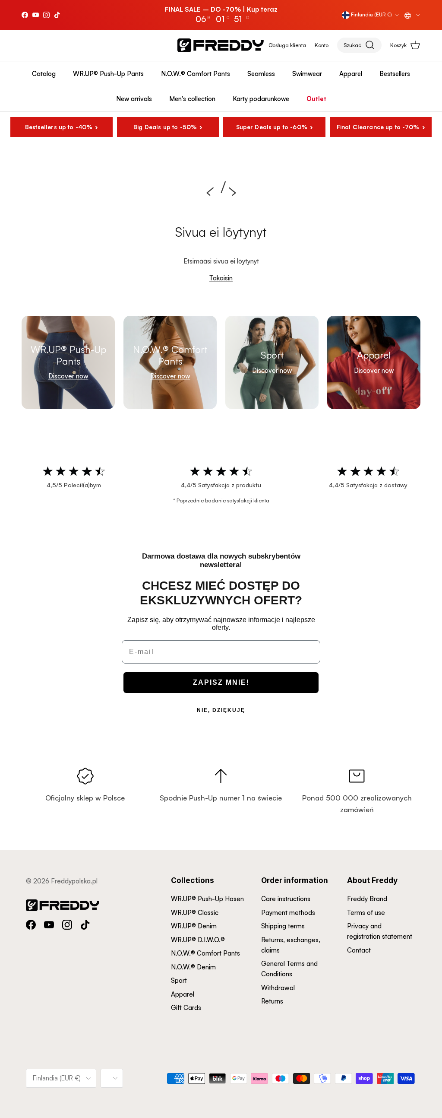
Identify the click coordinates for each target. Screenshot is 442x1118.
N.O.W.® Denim (193, 967)
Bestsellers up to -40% (58, 126)
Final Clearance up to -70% (378, 126)
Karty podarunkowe (261, 99)
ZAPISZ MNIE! (221, 682)
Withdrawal (278, 988)
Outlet (316, 99)
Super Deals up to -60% (271, 126)
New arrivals (134, 99)
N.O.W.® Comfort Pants (195, 74)
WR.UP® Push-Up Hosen (207, 899)
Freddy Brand (367, 899)
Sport (179, 980)
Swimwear (307, 74)
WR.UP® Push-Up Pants (108, 74)
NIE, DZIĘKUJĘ (221, 710)
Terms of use (366, 912)
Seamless (261, 74)
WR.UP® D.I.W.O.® (198, 940)
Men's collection (192, 99)
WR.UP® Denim (194, 926)
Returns (272, 1001)
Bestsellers (394, 74)
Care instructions (285, 899)
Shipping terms (283, 926)
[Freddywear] (220, 45)
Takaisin (221, 278)
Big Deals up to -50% (165, 126)
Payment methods (288, 912)
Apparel (350, 74)
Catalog (44, 74)
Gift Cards (186, 1008)
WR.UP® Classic (194, 912)
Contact (359, 950)
